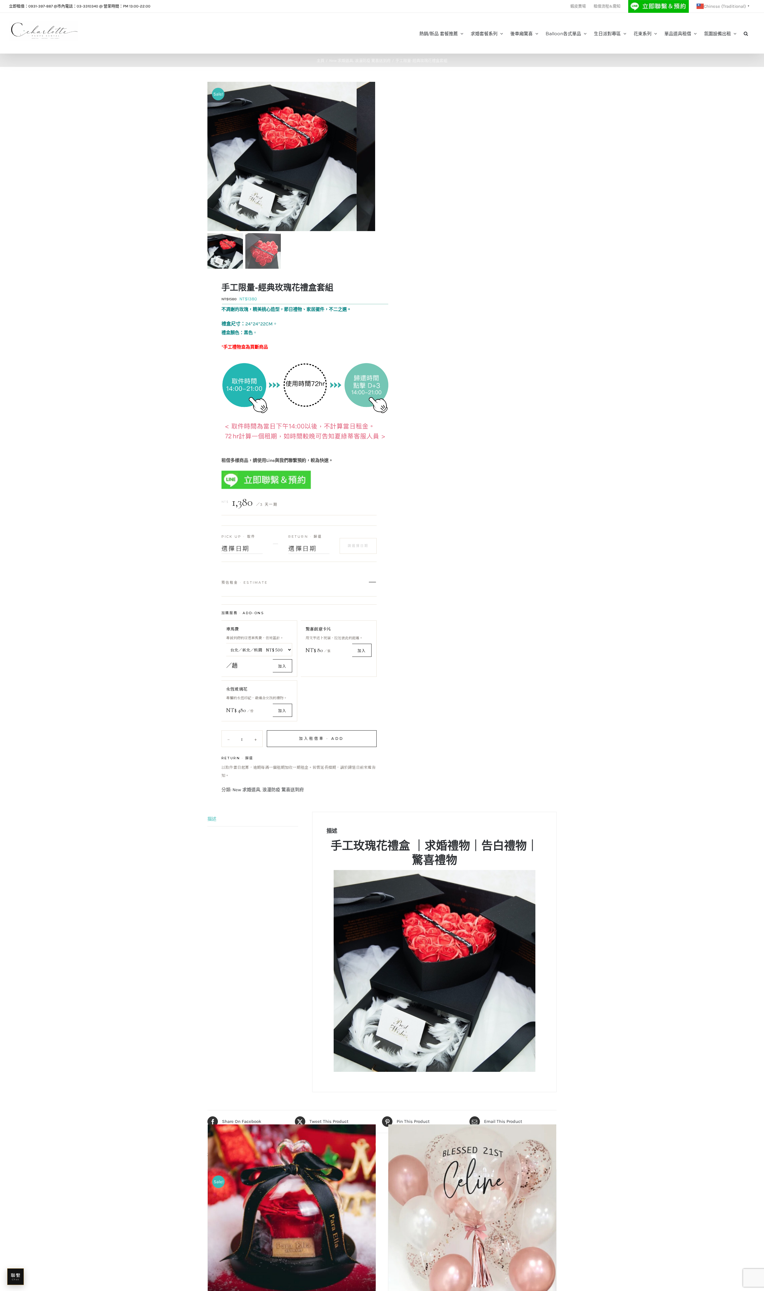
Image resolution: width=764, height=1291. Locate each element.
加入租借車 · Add (321, 738)
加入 (282, 666)
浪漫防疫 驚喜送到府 (283, 789)
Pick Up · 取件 (238, 536)
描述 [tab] (211, 819)
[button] (746, 33)
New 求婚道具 (246, 789)
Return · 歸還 (305, 536)
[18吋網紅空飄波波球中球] (472, 1208)
